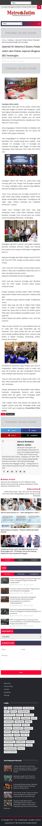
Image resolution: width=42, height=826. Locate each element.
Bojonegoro (24, 711)
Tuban (29, 745)
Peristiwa (9, 735)
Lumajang (19, 721)
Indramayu (29, 715)
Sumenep (30, 742)
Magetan (16, 725)
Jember (16, 718)
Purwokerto (10, 742)
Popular (21, 574)
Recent (7, 574)
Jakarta (8, 718)
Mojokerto (18, 728)
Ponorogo (9, 738)
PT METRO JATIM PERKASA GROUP (25, 823)
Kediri (34, 718)
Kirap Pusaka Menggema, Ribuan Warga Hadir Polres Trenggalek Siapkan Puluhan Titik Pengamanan (25, 580)
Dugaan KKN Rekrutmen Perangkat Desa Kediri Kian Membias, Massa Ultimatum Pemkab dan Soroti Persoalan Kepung (21, 804)
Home (4, 40)
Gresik (19, 715)
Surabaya (10, 40)
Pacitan (15, 732)
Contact (6, 689)
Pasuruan (25, 732)
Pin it (14, 435)
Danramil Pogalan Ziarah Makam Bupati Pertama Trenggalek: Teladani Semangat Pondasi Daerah (25, 611)
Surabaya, (20, 61)
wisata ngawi (10, 752)
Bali (10, 708)
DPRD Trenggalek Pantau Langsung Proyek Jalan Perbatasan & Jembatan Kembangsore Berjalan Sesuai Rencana (25, 622)
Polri (17, 735)
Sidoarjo (20, 742)
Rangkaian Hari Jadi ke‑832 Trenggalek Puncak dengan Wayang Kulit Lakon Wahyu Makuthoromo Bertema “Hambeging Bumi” (23, 600)
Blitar (13, 711)
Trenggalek (19, 745)
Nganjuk (28, 728)
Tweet (13, 430)
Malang (26, 725)
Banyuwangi (28, 708)
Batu (7, 711)
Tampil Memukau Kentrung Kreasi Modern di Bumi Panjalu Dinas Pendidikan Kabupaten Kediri (26, 769)
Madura (8, 725)
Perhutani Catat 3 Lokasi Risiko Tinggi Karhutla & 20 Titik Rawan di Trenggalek (25, 590)
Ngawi (7, 732)
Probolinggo (21, 738)
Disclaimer (7, 692)
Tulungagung (10, 748)
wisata (21, 748)
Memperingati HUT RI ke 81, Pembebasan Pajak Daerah (25, 777)
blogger (7, 560)
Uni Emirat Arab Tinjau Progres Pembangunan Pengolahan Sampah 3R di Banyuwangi (26, 794)
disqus (21, 560)
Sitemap (6, 695)
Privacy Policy (8, 686)
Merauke (8, 728)
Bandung (17, 708)
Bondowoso (9, 715)
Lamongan (9, 721)
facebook (34, 560)
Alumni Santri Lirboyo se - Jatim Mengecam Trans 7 (20, 512)
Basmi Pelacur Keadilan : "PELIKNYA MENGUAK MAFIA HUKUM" (20, 531)
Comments (34, 574)
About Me (7, 683)
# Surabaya (10, 414)
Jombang (25, 718)
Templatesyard (22, 820)
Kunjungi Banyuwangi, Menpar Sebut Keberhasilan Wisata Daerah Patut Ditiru (26, 786)
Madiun (28, 721)
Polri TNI (25, 735)
